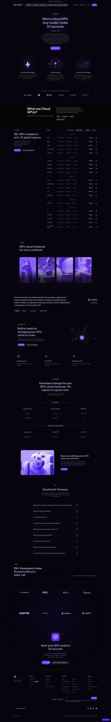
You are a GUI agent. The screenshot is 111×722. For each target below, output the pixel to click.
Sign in (88, 5)
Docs (56, 5)
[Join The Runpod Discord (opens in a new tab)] (91, 708)
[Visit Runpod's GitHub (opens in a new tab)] (88, 708)
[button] (55, 505)
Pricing (59, 5)
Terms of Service (67, 715)
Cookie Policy (81, 715)
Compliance (94, 715)
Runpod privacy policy (74, 701)
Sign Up (94, 5)
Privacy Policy (75, 715)
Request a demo (60, 119)
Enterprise (65, 5)
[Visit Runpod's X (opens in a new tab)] (93, 708)
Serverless (64, 116)
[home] (18, 5)
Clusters (71, 116)
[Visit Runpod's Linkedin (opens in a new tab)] (96, 708)
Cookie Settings (88, 715)
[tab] (17, 311)
